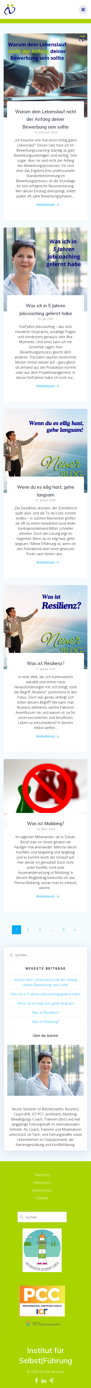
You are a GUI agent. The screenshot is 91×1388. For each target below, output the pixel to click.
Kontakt (42, 1198)
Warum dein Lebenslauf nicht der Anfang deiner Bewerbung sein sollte (45, 119)
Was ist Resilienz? (46, 663)
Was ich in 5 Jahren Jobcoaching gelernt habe (45, 994)
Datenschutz (42, 1190)
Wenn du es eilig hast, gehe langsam (45, 1003)
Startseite (42, 1174)
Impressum (42, 1182)
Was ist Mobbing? (45, 823)
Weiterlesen (45, 204)
